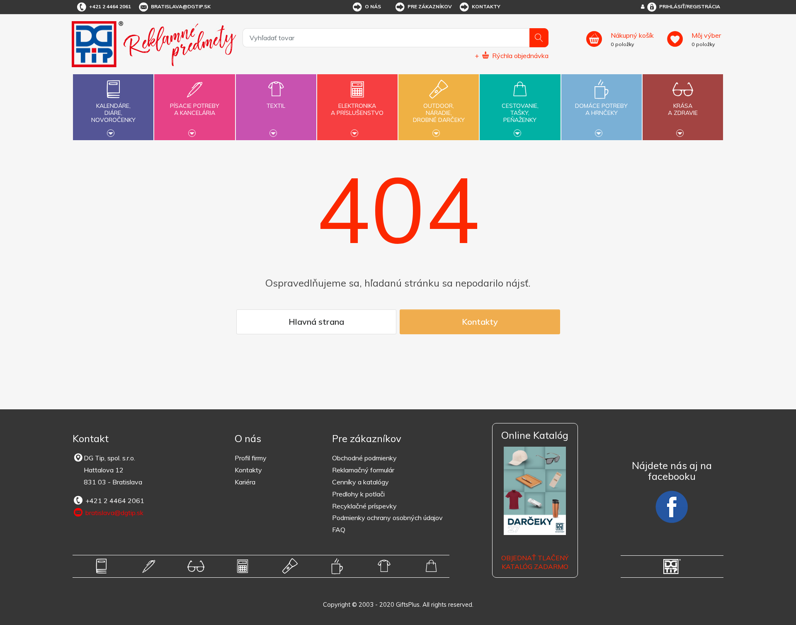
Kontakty (486, 6)
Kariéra (245, 482)
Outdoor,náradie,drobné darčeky (439, 113)
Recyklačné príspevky (364, 506)
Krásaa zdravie (683, 109)
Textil (276, 105)
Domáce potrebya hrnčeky (601, 109)
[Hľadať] (538, 37)
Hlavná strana (316, 321)
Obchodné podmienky (364, 458)
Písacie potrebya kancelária (194, 109)
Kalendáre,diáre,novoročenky (113, 113)
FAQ (338, 529)
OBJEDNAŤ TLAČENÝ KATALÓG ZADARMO (534, 562)
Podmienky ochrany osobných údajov (387, 517)
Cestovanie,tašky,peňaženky (520, 113)
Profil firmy (251, 458)
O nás (373, 6)
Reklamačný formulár (363, 470)
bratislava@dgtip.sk (181, 6)
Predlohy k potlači (358, 494)
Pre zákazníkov (430, 6)
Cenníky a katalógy (360, 482)
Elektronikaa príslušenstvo (357, 109)
